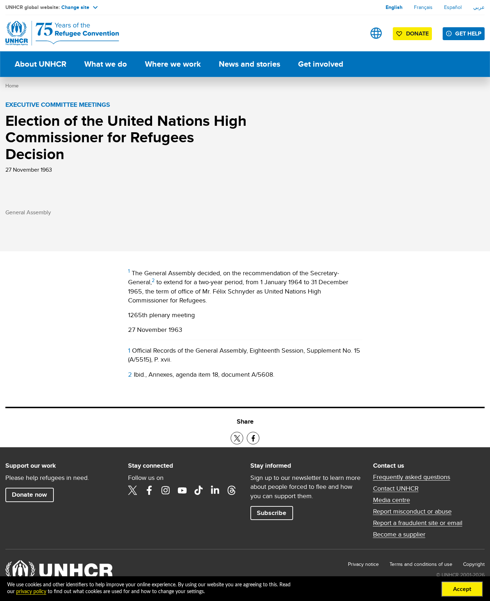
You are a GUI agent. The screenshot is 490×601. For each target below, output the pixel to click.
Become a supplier (399, 534)
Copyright (474, 564)
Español (453, 7)
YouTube (182, 490)
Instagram (165, 490)
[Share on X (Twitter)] (237, 438)
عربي (479, 7)
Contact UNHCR (396, 488)
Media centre (391, 500)
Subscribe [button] (271, 512)
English (394, 7)
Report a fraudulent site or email (417, 523)
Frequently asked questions (411, 477)
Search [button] (353, 33)
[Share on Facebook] (253, 438)
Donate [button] (417, 33)
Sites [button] (376, 33)
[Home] (55, 33)
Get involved (320, 64)
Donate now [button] (29, 494)
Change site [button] (75, 7)
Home (12, 85)
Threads (231, 490)
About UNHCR (40, 64)
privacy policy (31, 591)
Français (423, 7)
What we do (105, 64)
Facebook (149, 490)
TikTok (198, 490)
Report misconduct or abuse (412, 511)
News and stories (249, 64)
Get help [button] (468, 33)
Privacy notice (363, 564)
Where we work (173, 64)
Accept (462, 589)
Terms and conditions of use (421, 564)
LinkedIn (215, 490)
